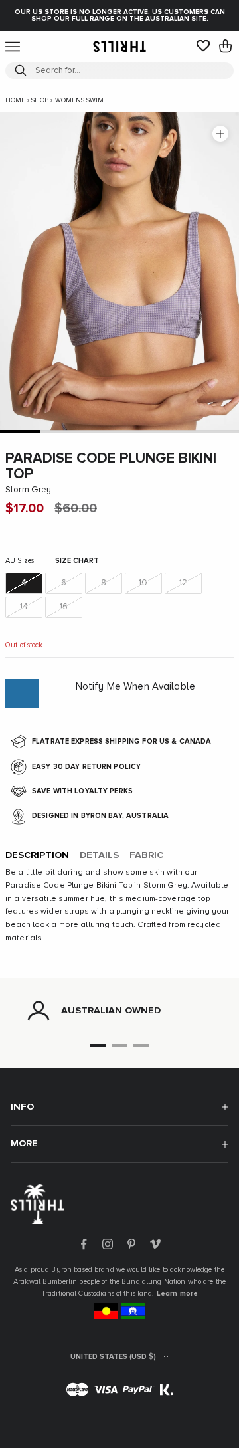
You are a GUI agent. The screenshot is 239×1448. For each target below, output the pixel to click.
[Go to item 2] (60, 431)
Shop (39, 100)
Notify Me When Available (135, 687)
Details (99, 855)
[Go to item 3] (100, 431)
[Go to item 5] (179, 431)
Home (15, 100)
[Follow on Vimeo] (155, 1244)
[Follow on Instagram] (107, 1244)
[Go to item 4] (139, 431)
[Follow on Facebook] (83, 1244)
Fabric (146, 855)
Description (37, 855)
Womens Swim (79, 100)
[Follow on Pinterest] (131, 1244)
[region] (119, 1011)
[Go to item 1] (20, 431)
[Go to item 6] (219, 431)
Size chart (77, 560)
